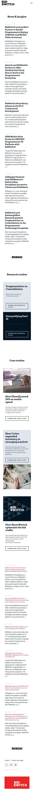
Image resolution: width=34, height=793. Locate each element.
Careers (7, 760)
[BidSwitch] (8, 2)
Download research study (16, 306)
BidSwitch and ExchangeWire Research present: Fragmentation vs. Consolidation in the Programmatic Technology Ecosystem (16, 220)
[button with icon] (7, 765)
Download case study (17, 418)
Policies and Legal (17, 760)
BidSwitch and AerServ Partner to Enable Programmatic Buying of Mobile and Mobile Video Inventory (17, 32)
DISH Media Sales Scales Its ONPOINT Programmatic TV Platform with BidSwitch (15, 142)
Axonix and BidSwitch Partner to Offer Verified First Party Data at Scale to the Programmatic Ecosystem (17, 600)
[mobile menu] (31, 2)
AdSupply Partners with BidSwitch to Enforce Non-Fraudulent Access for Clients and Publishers (16, 182)
